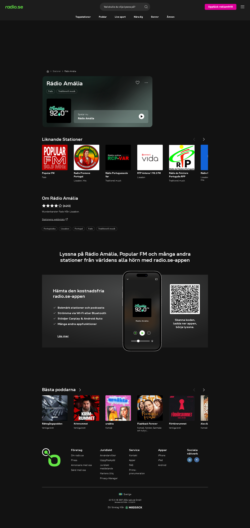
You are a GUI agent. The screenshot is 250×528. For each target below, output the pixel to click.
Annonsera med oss (81, 465)
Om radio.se (77, 455)
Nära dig (138, 17)
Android (162, 465)
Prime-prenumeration (137, 472)
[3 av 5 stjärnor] (52, 206)
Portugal (79, 229)
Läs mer (63, 336)
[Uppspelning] (141, 116)
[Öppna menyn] (242, 7)
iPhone (161, 455)
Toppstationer (83, 17)
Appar (132, 460)
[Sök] (146, 7)
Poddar (103, 17)
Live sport (120, 17)
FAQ (131, 465)
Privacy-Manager (109, 478)
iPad (160, 460)
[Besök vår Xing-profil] (196, 460)
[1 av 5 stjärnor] (44, 206)
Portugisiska (49, 229)
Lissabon (65, 229)
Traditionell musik (66, 91)
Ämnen (170, 17)
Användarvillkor (108, 455)
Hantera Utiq (107, 473)
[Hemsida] (47, 71)
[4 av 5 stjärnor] (56, 206)
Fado (50, 91)
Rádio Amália (86, 118)
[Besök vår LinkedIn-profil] (189, 460)
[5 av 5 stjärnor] (60, 206)
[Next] (204, 138)
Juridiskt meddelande (106, 467)
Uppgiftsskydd (107, 460)
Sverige (127, 494)
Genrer (155, 17)
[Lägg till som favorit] (137, 82)
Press (74, 460)
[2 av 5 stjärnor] (48, 206)
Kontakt (133, 455)
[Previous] (194, 138)
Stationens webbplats (53, 219)
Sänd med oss (78, 470)
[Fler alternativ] (146, 83)
